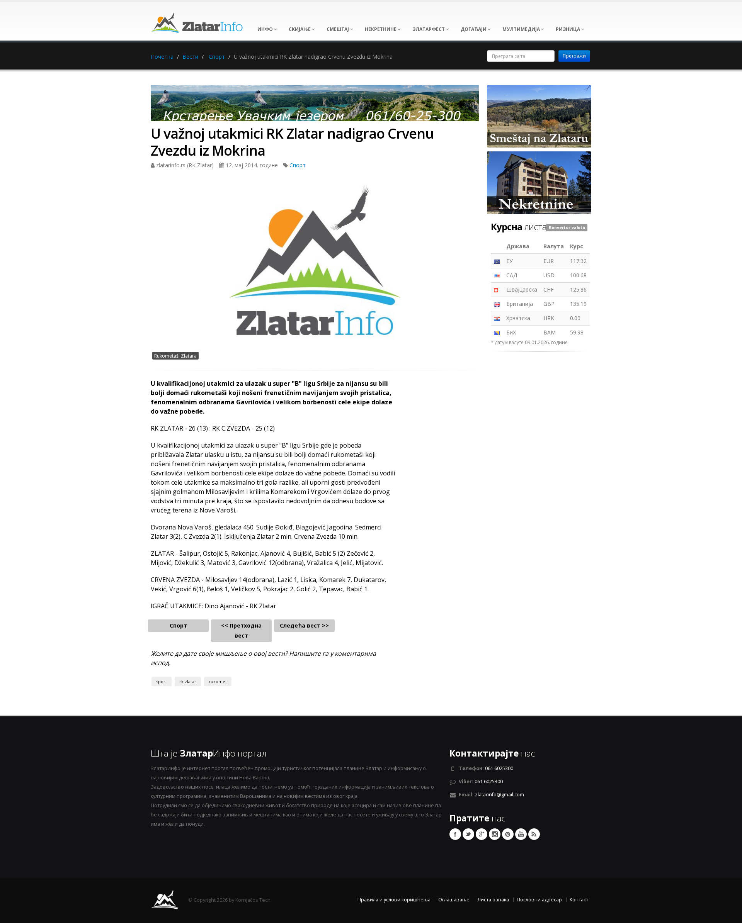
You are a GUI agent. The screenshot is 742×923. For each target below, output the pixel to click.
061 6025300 (499, 768)
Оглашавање (454, 899)
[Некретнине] (539, 182)
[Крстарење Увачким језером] (315, 105)
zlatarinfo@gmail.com (499, 794)
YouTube (521, 834)
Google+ (481, 834)
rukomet (218, 681)
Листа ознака (493, 899)
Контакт (579, 899)
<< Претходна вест (241, 630)
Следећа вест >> (304, 625)
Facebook (455, 834)
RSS (534, 834)
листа (518, 227)
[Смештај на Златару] (539, 115)
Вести (190, 56)
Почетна (162, 56)
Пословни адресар (539, 899)
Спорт (217, 56)
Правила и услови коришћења (394, 899)
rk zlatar (187, 681)
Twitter (468, 834)
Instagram (494, 834)
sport (161, 681)
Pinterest (508, 834)
